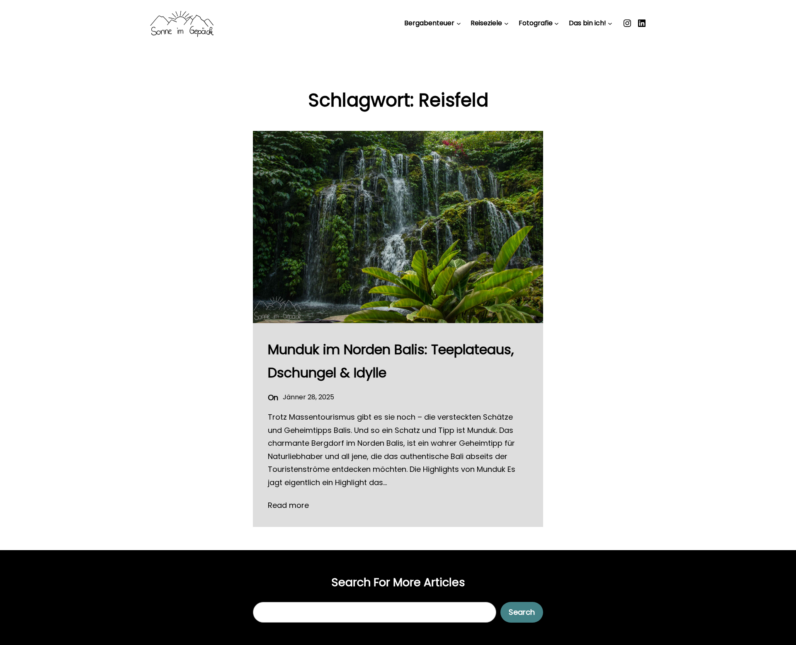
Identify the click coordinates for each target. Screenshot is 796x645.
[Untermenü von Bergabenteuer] (458, 23)
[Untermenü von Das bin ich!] (610, 23)
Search (522, 612)
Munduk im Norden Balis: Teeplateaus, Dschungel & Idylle (391, 361)
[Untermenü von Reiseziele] (506, 23)
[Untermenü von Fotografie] (556, 23)
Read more (288, 505)
